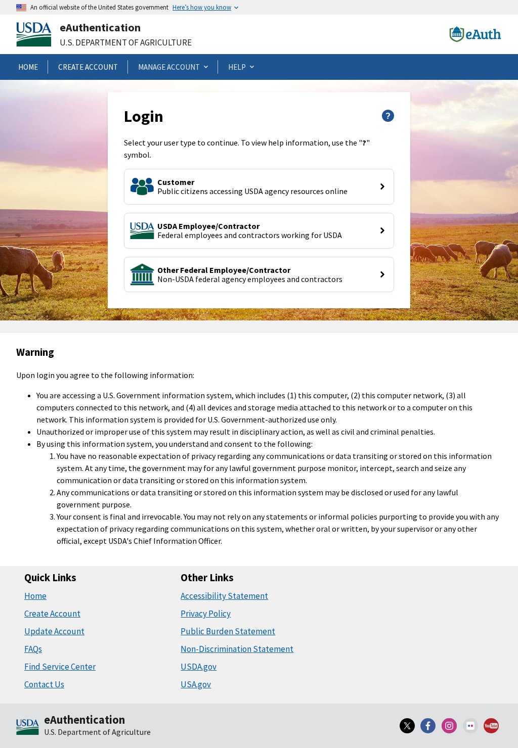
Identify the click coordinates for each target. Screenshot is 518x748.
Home (35, 595)
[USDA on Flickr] (470, 726)
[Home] (27, 727)
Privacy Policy (206, 613)
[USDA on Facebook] (428, 726)
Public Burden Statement (228, 631)
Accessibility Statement (224, 595)
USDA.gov (199, 666)
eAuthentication (100, 27)
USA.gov (196, 684)
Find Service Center (60, 666)
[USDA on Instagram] (449, 726)
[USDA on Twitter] (407, 726)
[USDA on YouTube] (491, 726)
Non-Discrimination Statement (237, 648)
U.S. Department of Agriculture (126, 42)
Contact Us (44, 684)
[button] (259, 187)
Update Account (54, 631)
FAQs (33, 648)
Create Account (52, 613)
